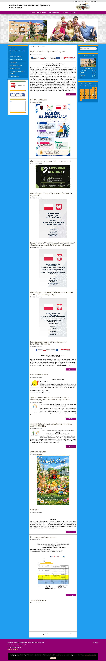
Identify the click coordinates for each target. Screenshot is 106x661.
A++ (86, 1)
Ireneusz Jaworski (22, 645)
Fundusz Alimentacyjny (16, 59)
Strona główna (41, 47)
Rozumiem (53, 658)
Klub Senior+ (13, 62)
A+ (83, 1)
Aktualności (13, 48)
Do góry (96, 642)
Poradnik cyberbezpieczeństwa (38, 12)
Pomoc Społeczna (14, 53)
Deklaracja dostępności (54, 12)
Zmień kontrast (93, 1)
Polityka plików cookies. (90, 655)
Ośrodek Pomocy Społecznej (17, 51)
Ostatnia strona (72, 634)
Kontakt (73, 12)
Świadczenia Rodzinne (16, 56)
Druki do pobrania (14, 76)
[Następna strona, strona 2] (54, 634)
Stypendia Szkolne (15, 68)
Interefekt (19, 647)
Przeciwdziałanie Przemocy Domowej (17, 72)
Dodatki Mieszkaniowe (16, 65)
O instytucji (65, 12)
